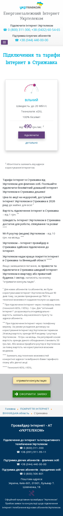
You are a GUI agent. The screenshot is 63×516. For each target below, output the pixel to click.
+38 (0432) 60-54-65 (45, 30)
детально (31, 142)
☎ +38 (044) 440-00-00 (31, 40)
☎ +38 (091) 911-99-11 (31, 452)
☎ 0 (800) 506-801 (32, 473)
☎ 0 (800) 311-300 (16, 30)
